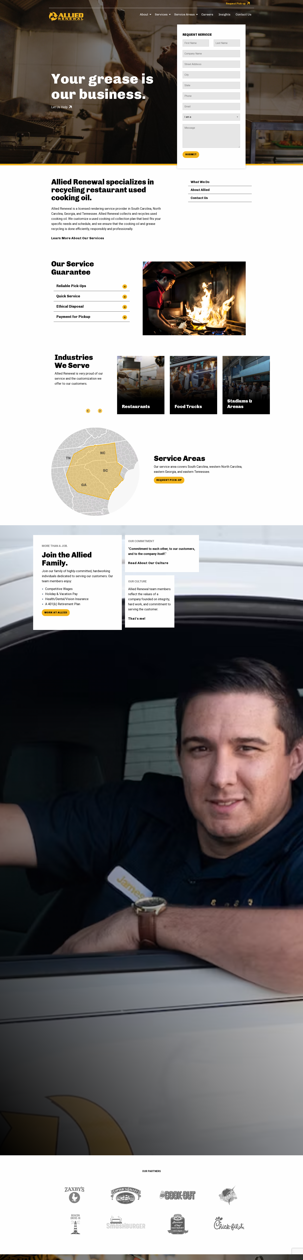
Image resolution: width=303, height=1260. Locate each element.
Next (100, 410)
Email (188, 105)
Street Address (193, 62)
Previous (88, 410)
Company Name (193, 52)
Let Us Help (59, 107)
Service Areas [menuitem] (184, 14)
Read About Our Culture (148, 563)
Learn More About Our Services (77, 238)
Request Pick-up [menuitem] (236, 3)
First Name (190, 41)
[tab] (92, 286)
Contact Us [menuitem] (243, 14)
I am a (186, 115)
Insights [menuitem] (224, 14)
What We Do (200, 182)
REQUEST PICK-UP (169, 480)
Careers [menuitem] (207, 14)
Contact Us (199, 198)
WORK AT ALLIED (55, 612)
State (188, 83)
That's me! (136, 618)
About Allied (200, 190)
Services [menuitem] (161, 14)
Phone (188, 94)
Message (190, 126)
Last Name (221, 41)
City (187, 73)
